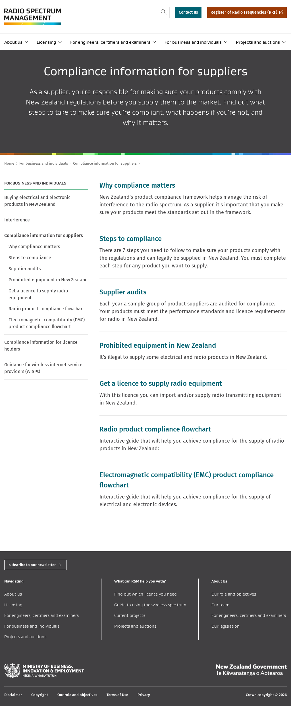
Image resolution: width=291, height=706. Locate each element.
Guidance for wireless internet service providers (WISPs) (43, 368)
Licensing (46, 42)
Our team (220, 604)
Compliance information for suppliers (43, 235)
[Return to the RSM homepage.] (32, 17)
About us (13, 42)
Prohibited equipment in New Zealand (48, 279)
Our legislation (225, 626)
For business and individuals (193, 42)
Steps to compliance (30, 257)
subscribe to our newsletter (32, 565)
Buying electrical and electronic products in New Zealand (37, 201)
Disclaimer (13, 695)
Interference (17, 220)
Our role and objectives (233, 594)
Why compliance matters (34, 246)
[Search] (164, 12)
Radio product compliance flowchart (46, 308)
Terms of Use (117, 695)
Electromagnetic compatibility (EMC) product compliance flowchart (47, 323)
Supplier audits (25, 268)
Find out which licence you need (145, 594)
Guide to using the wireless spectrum (150, 604)
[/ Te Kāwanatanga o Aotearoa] (251, 670)
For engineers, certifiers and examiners (110, 42)
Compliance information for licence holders (41, 346)
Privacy (144, 695)
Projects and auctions (258, 42)
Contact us (188, 12)
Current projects (129, 615)
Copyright (39, 695)
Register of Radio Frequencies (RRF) (244, 12)
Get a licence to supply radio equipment (38, 294)
